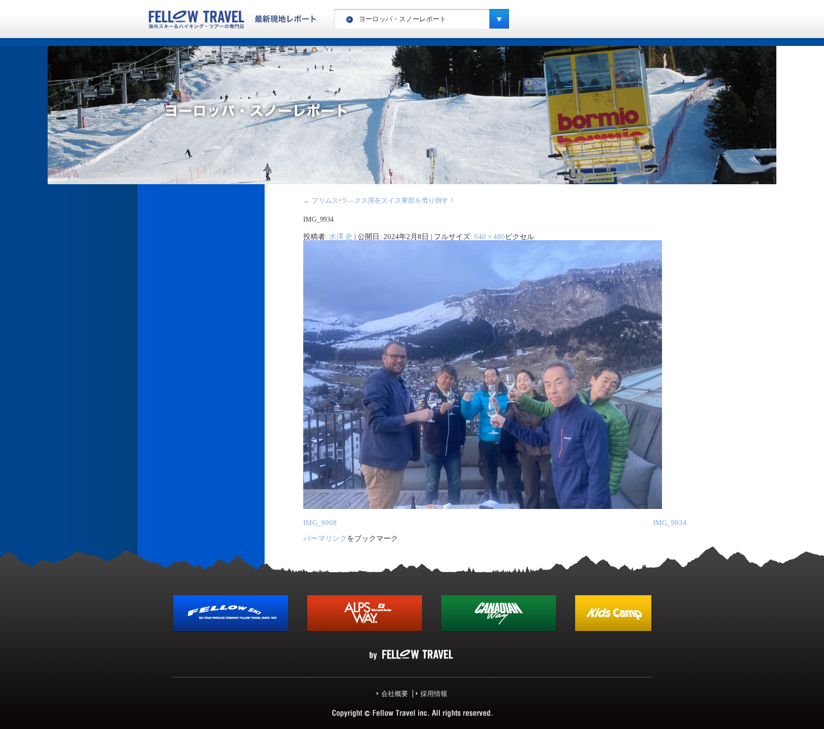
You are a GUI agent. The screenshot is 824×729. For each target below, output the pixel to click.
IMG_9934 (670, 522)
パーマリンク (325, 538)
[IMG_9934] (482, 507)
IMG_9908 (320, 522)
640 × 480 (489, 236)
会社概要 (394, 694)
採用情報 (433, 694)
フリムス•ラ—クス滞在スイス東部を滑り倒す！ (379, 200)
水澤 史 (341, 236)
